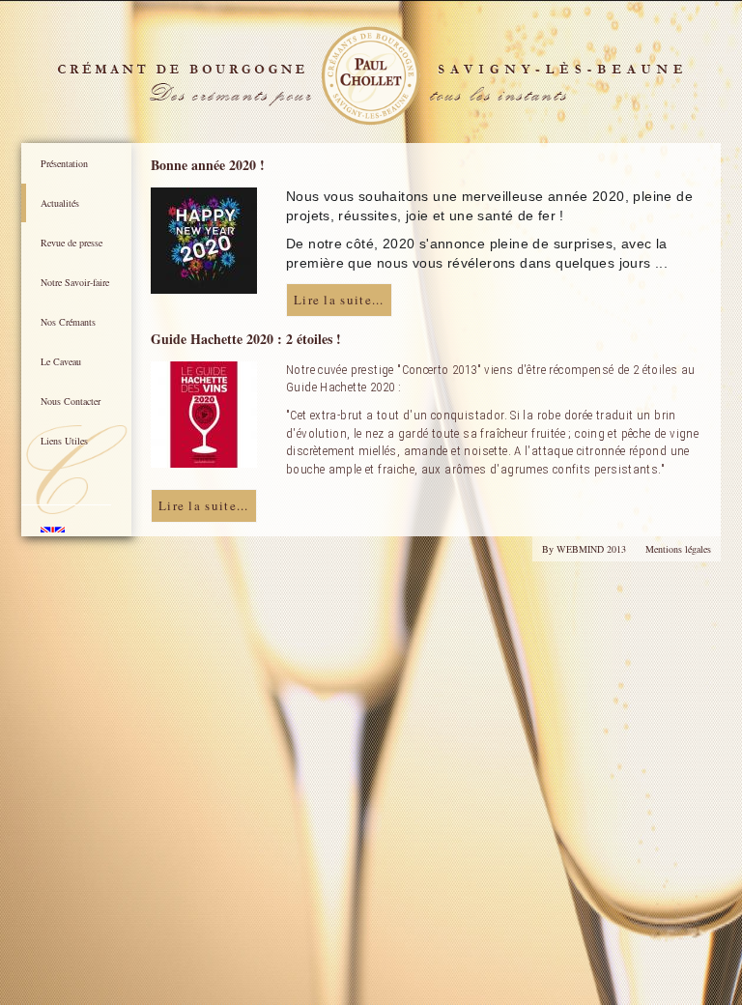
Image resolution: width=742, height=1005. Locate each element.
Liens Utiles (64, 440)
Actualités (60, 203)
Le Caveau (61, 361)
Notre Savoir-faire (75, 282)
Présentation (64, 163)
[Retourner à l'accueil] (371, 75)
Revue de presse (71, 242)
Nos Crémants (68, 322)
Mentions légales (678, 549)
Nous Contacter (70, 401)
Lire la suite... (339, 299)
